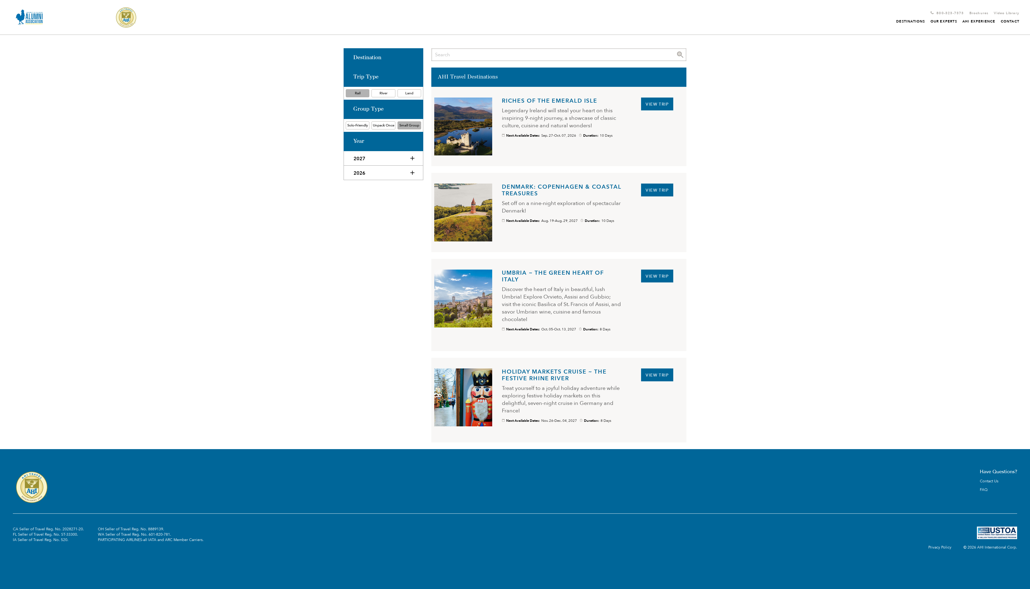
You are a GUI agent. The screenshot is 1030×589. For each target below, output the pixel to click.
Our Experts (943, 21)
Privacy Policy (939, 547)
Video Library (1006, 13)
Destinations (910, 21)
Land (409, 93)
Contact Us (989, 481)
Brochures (979, 13)
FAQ (984, 490)
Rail (357, 93)
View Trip (657, 104)
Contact (1010, 21)
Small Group (409, 125)
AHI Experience (978, 21)
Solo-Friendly (357, 125)
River (384, 93)
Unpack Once (383, 125)
